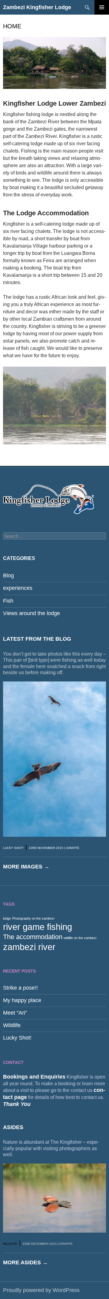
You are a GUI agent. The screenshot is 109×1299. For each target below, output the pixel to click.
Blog (8, 575)
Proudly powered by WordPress (41, 1290)
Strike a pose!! (20, 988)
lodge (7, 918)
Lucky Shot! (13, 848)
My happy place (22, 1000)
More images (26, 867)
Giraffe (72, 848)
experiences (17, 588)
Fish (8, 601)
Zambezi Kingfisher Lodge (37, 7)
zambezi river (29, 947)
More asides (25, 1262)
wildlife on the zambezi (80, 938)
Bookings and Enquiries (34, 1077)
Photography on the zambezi (33, 918)
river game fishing (37, 927)
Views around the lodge (31, 613)
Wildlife (12, 1025)
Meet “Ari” (15, 1013)
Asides (13, 1127)
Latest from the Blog (37, 639)
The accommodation (32, 937)
